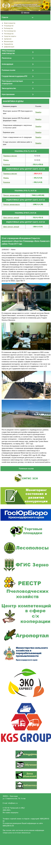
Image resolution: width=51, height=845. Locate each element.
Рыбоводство (8, 28)
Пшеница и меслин (10, 156)
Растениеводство (10, 31)
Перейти (38, 112)
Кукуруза (6, 164)
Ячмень (6, 160)
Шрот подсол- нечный (11, 217)
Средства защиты (10, 36)
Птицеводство (9, 25)
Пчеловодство (9, 33)
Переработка (8, 44)
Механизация (8, 41)
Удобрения (7, 39)
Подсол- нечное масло (11, 195)
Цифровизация (9, 46)
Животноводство (9, 23)
